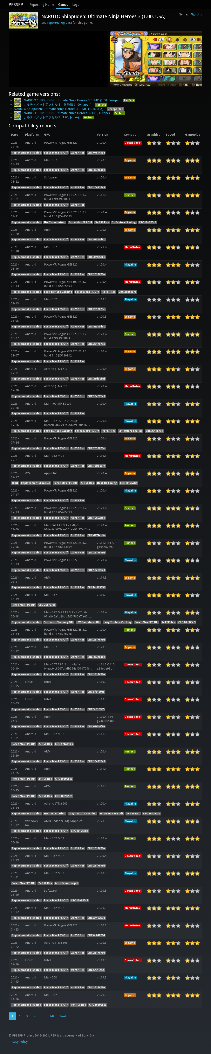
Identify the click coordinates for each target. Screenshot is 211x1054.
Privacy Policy (18, 1042)
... (42, 1016)
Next (63, 1016)
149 (51, 1016)
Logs (75, 5)
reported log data (59, 22)
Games (63, 5)
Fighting (196, 14)
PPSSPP (16, 4)
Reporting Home (41, 5)
